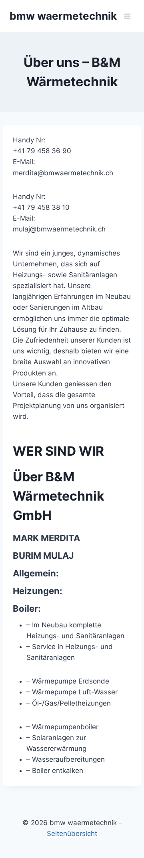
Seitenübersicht (72, 834)
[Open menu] (127, 16)
